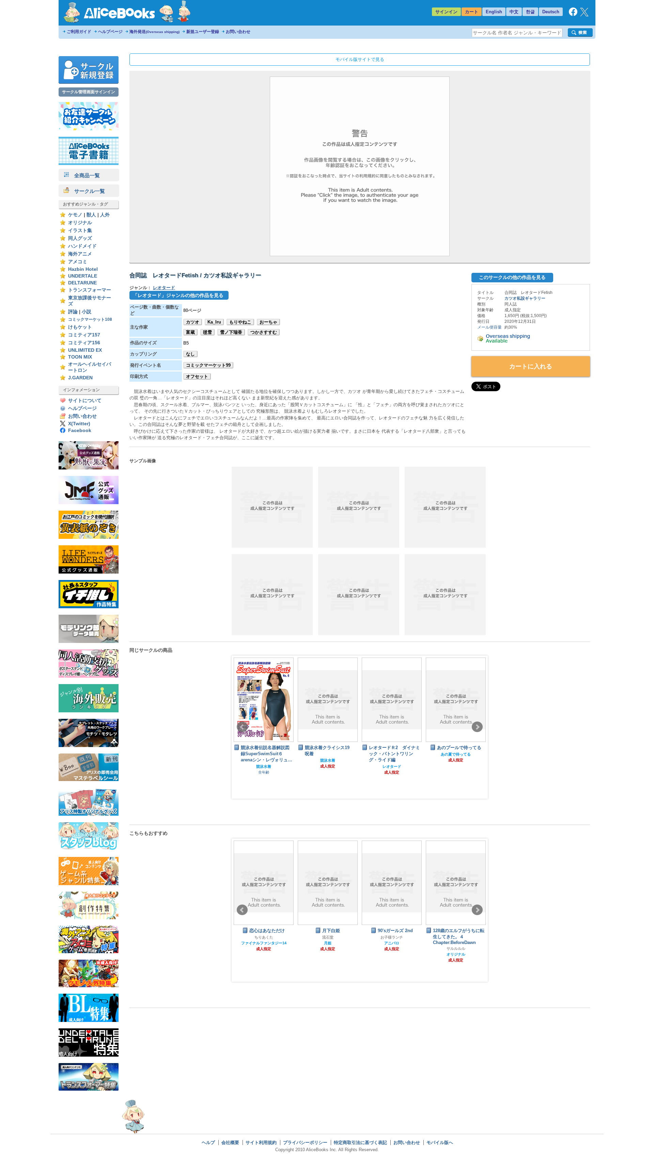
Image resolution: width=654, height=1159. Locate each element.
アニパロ (354, 943)
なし (190, 354)
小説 (86, 311)
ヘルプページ (110, 31)
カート (471, 11)
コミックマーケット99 (208, 365)
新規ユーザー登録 (202, 31)
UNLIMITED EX (85, 350)
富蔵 (190, 332)
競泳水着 (264, 760)
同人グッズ (80, 238)
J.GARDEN (80, 377)
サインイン (446, 11)
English (494, 11)
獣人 (91, 214)
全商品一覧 (84, 175)
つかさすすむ (263, 332)
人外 (105, 214)
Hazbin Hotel (83, 269)
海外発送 (154, 31)
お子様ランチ (355, 937)
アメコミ (77, 261)
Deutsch (550, 11)
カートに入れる (530, 366)
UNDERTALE (82, 276)
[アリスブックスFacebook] (573, 14)
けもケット (80, 327)
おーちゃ (268, 322)
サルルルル (418, 948)
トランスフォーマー (89, 290)
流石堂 (290, 937)
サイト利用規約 (261, 1142)
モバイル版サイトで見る (360, 59)
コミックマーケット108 (90, 319)
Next (477, 727)
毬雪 (207, 332)
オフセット (197, 376)
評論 (73, 311)
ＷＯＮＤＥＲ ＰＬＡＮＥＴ (482, 937)
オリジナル (80, 222)
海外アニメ (80, 253)
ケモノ (75, 214)
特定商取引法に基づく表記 (360, 1142)
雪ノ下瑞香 (231, 332)
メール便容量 (489, 327)
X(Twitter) (79, 423)
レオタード (164, 287)
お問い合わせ (238, 31)
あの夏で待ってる (393, 754)
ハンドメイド (82, 246)
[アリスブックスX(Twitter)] (584, 14)
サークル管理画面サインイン (88, 91)
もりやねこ (240, 322)
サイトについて (85, 400)
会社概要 (230, 1142)
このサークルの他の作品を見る (512, 277)
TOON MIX (80, 357)
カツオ (192, 322)
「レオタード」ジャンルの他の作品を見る (178, 295)
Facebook (79, 430)
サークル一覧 (87, 191)
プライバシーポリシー (305, 1142)
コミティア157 (84, 334)
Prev (242, 727)
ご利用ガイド (79, 31)
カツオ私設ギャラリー (524, 298)
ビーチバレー (457, 760)
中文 (514, 11)
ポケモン (483, 943)
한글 (530, 11)
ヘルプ (208, 1142)
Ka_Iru (214, 322)
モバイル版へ (439, 1142)
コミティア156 (84, 342)
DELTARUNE (82, 282)
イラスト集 (80, 230)
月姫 (291, 943)
